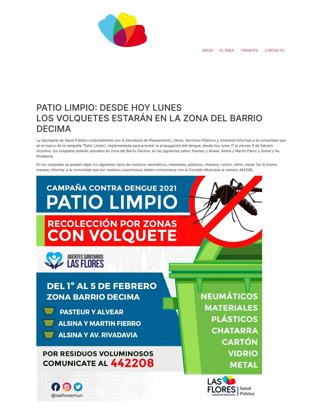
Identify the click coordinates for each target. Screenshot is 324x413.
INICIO (207, 50)
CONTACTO (274, 50)
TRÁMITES (249, 50)
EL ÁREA (227, 50)
